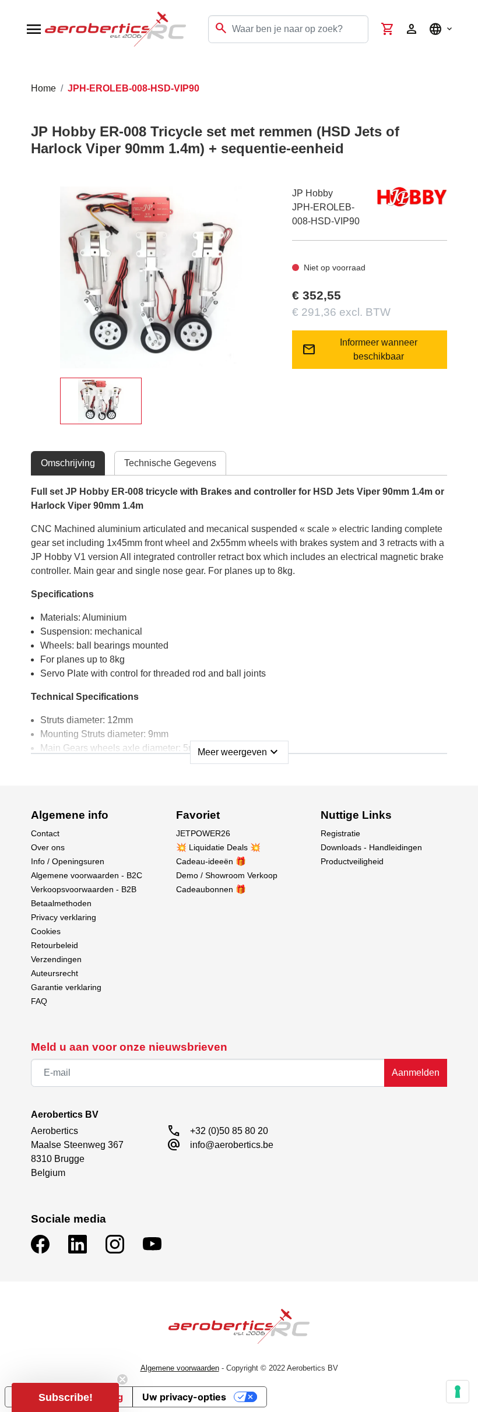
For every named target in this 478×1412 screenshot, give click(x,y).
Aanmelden (416, 1073)
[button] (65, 1397)
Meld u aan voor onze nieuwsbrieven (129, 1047)
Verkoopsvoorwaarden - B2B (83, 889)
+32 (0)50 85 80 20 (229, 1131)
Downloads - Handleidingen (371, 847)
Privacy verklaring (63, 917)
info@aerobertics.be (231, 1145)
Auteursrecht (54, 973)
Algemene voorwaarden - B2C (86, 875)
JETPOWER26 (203, 833)
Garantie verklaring (66, 987)
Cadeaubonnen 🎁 (211, 889)
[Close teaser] (122, 1379)
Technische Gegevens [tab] (170, 463)
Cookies (46, 931)
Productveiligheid (352, 861)
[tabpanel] (239, 621)
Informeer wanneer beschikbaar (360, 349)
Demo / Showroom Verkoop (226, 875)
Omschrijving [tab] (68, 463)
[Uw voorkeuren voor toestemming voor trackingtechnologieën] (458, 1392)
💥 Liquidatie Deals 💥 (218, 847)
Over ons (48, 847)
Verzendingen (56, 959)
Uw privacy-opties (184, 1397)
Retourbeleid (54, 945)
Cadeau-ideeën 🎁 (211, 861)
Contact (45, 833)
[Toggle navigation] (16, 70)
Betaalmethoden (61, 903)
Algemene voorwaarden (179, 1368)
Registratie (340, 833)
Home (43, 88)
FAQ (39, 1001)
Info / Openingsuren (67, 861)
